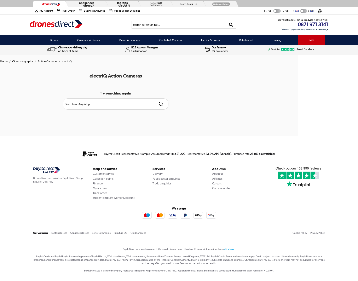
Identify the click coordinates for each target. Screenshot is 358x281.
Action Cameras (47, 61)
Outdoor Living (138, 232)
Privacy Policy (317, 232)
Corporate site (221, 188)
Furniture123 (120, 232)
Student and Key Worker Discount (113, 197)
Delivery (157, 173)
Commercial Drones (88, 40)
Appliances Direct (79, 232)
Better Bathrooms (101, 232)
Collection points (103, 178)
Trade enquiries (161, 183)
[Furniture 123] (188, 4)
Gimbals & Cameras (170, 40)
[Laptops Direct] (122, 4)
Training (277, 40)
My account (100, 188)
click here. (229, 249)
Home (3, 61)
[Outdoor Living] (220, 4)
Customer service (103, 173)
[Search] (231, 24)
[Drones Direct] (50, 4)
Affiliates (217, 178)
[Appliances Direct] (86, 4)
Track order (100, 193)
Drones (54, 40)
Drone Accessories (129, 40)
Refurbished (246, 40)
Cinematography (22, 61)
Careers (217, 183)
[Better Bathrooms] (155, 4)
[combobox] (184, 24)
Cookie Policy (300, 232)
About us (217, 173)
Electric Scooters (210, 40)
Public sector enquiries (166, 178)
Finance (98, 183)
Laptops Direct (59, 232)
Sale (312, 40)
